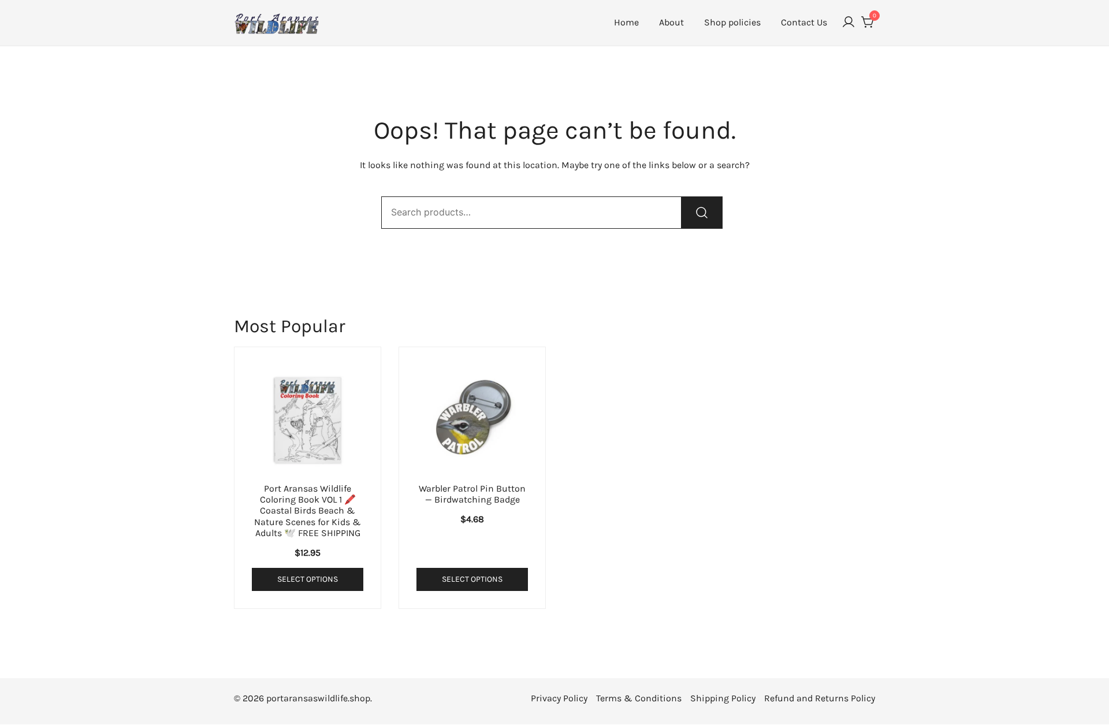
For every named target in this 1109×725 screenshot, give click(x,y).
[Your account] (848, 23)
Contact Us (804, 22)
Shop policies (732, 22)
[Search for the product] (702, 212)
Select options (307, 579)
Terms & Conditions (639, 698)
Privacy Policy (559, 698)
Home (626, 22)
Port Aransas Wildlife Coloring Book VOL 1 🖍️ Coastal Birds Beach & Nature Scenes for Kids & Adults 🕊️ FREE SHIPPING (307, 510)
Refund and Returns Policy (819, 698)
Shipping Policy (723, 698)
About (671, 22)
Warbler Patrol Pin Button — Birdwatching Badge (472, 494)
